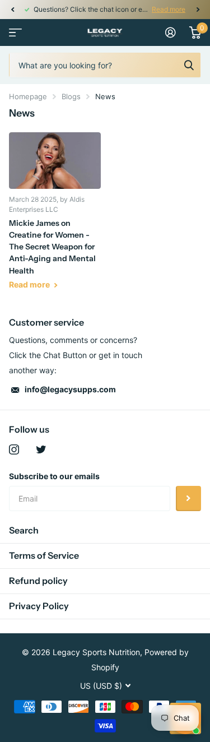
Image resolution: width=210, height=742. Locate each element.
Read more (168, 9)
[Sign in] (170, 32)
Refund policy (38, 580)
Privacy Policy (39, 605)
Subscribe (188, 498)
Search (24, 530)
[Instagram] (14, 449)
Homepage (28, 96)
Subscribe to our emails (54, 476)
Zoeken (188, 65)
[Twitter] (41, 449)
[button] (12, 9)
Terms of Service (44, 555)
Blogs (71, 96)
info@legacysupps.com (70, 389)
